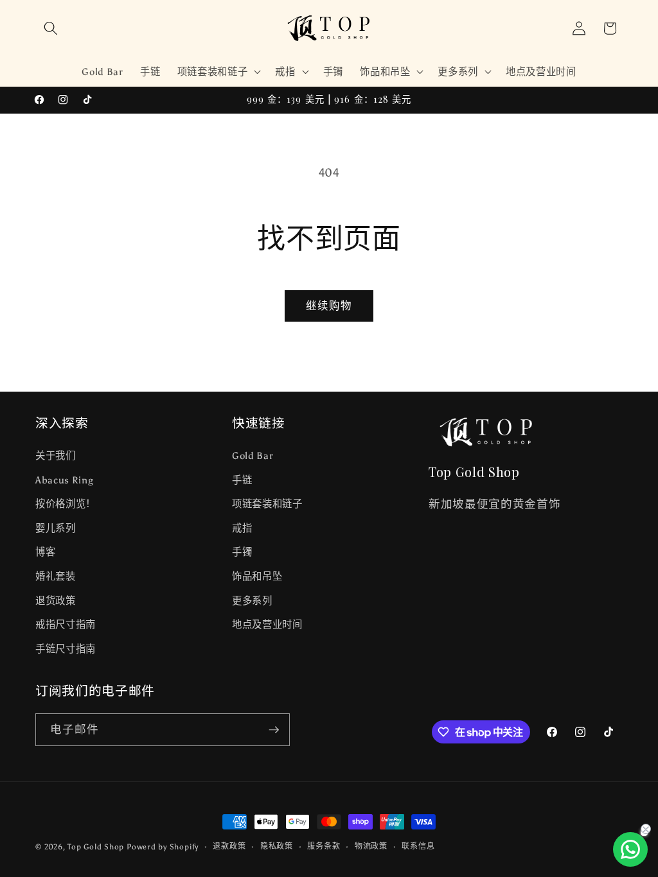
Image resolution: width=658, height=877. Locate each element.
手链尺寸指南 (65, 649)
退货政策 (55, 601)
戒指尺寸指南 (65, 624)
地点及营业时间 (267, 624)
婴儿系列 (55, 528)
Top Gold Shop (95, 846)
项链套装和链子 (267, 504)
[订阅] (273, 730)
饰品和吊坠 (257, 576)
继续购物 (329, 305)
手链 (242, 480)
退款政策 (229, 846)
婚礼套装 (55, 576)
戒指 (242, 528)
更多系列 (252, 601)
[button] (50, 28)
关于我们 (55, 455)
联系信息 (418, 846)
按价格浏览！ (65, 504)
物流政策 (371, 846)
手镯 (242, 552)
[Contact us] (630, 849)
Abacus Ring (64, 480)
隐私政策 (276, 846)
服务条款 (323, 846)
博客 (45, 552)
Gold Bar (252, 455)
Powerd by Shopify (163, 846)
